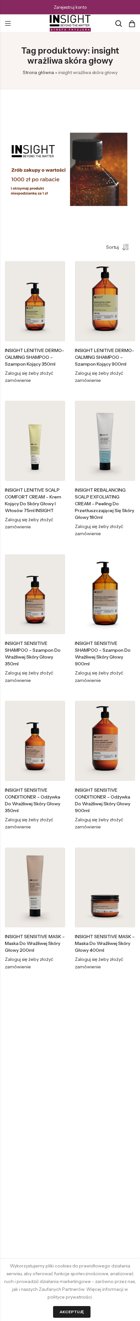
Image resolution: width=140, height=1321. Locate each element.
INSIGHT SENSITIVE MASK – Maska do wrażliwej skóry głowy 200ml (35, 943)
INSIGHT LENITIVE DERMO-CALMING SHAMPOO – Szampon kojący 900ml (104, 357)
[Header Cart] (132, 23)
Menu (8, 24)
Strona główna (38, 72)
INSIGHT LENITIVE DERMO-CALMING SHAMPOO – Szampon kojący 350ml (34, 357)
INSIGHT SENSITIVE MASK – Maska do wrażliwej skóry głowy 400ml (105, 943)
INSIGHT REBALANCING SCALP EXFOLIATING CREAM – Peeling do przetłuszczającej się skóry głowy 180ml (104, 503)
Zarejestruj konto (70, 7)
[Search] (118, 23)
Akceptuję (72, 1311)
